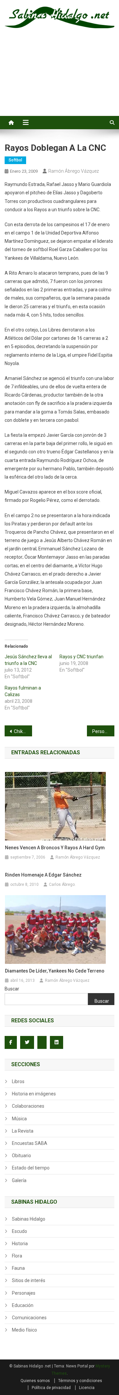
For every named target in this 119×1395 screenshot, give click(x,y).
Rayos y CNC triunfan (81, 656)
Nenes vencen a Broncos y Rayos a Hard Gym (55, 847)
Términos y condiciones (80, 1380)
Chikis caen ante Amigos (23, 731)
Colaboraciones (28, 1106)
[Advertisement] (59, 79)
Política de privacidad (51, 1387)
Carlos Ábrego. (62, 884)
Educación (22, 1305)
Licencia (87, 1387)
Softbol (15, 160)
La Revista (22, 1131)
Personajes (23, 1293)
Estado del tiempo (31, 1167)
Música (19, 1118)
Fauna (18, 1268)
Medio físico (24, 1330)
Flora (17, 1255)
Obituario (21, 1155)
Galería (19, 1180)
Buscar (12, 988)
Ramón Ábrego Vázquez (73, 171)
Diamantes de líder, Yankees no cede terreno (54, 971)
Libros (18, 1081)
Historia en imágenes (34, 1093)
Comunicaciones (29, 1317)
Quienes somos (35, 1380)
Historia (20, 1243)
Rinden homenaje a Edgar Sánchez (43, 875)
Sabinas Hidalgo (28, 1219)
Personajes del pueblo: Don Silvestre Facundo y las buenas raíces (103, 731)
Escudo (19, 1231)
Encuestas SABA (29, 1143)
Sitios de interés (28, 1280)
